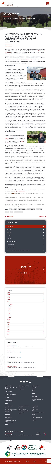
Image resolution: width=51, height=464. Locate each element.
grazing (15, 209)
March (10, 314)
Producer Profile (39, 209)
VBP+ (11, 211)
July (9, 309)
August (10, 308)
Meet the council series (31, 209)
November (10, 304)
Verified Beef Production (18, 211)
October (10, 305)
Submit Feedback (39, 433)
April (9, 313)
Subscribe (23, 273)
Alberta (11, 209)
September (10, 307)
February (10, 316)
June (9, 310)
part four (33, 59)
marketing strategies (21, 209)
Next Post (41, 216)
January (10, 317)
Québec (7, 211)
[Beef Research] (7, 3)
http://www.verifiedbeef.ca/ (20, 191)
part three (27, 59)
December (10, 303)
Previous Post (10, 216)
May (9, 312)
